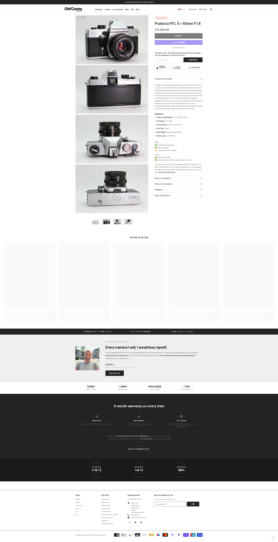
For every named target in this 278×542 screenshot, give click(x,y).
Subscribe (193, 60)
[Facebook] (130, 522)
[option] (95, 221)
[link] (29, 317)
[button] (181, 9)
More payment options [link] (178, 47)
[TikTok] (141, 522)
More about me (114, 373)
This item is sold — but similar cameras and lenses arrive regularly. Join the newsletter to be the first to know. (178, 54)
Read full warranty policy (139, 449)
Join (193, 504)
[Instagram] (135, 522)
